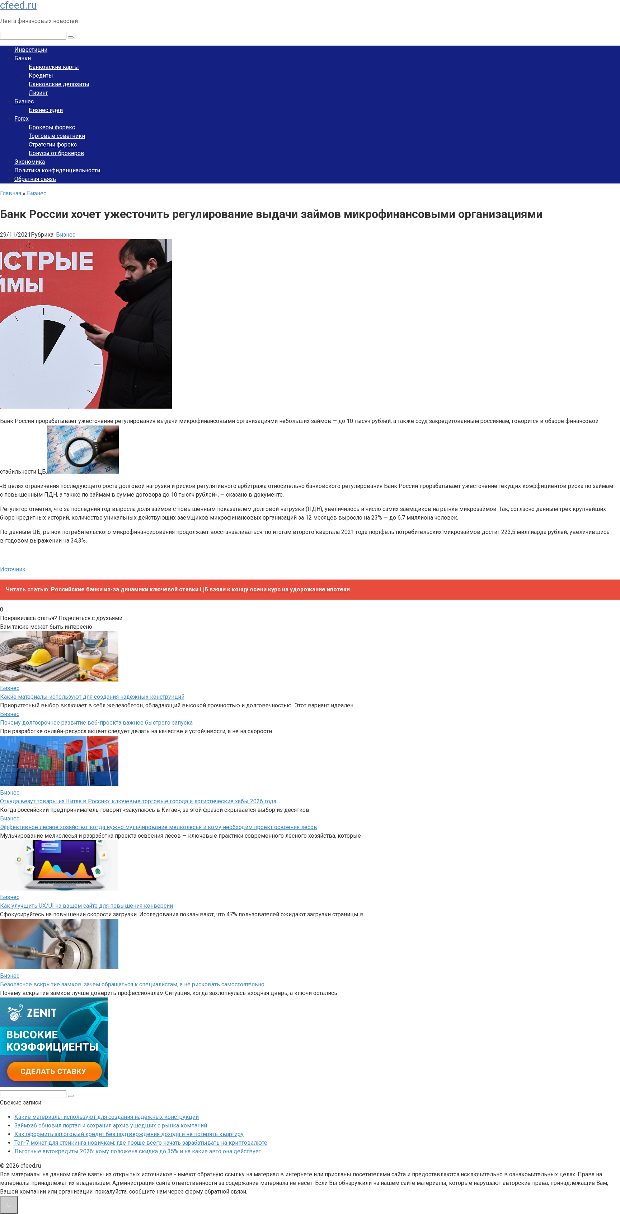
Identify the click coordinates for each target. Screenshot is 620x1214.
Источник (12, 569)
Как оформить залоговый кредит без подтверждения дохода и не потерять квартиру (129, 1134)
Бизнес (24, 101)
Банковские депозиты (59, 84)
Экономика (29, 161)
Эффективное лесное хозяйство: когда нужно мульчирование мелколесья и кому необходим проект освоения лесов (158, 827)
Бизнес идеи (46, 110)
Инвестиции (30, 49)
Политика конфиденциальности (57, 170)
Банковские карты (54, 67)
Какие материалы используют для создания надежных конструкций (92, 696)
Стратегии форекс (53, 144)
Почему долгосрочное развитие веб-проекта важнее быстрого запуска (96, 722)
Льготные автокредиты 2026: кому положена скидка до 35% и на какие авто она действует (137, 1151)
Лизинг (38, 92)
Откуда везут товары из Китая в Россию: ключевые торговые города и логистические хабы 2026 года (138, 801)
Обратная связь (35, 179)
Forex (21, 118)
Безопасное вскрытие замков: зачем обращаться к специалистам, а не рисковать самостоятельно (132, 984)
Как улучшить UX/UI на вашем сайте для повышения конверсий (86, 905)
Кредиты (41, 75)
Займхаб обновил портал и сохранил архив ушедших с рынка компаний (110, 1125)
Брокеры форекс (52, 127)
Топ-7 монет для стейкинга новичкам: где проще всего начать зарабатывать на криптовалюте (140, 1142)
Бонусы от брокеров (56, 153)
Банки (22, 58)
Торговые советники (57, 135)
